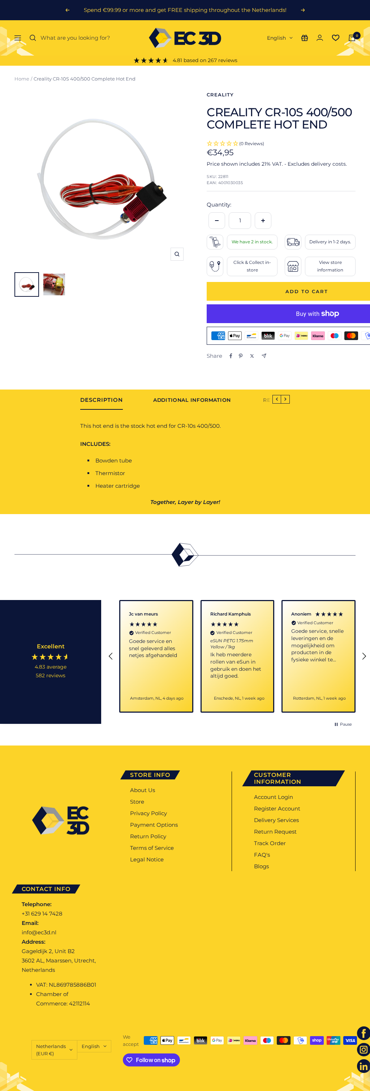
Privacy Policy (148, 813)
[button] (111, 656)
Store (137, 801)
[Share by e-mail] (264, 355)
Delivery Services (276, 820)
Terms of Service (152, 847)
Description (101, 400)
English (276, 38)
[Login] (320, 38)
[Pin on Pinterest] (240, 355)
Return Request (275, 831)
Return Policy (148, 836)
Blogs (261, 866)
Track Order (270, 843)
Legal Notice (147, 859)
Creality (220, 94)
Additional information (192, 400)
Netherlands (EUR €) (51, 1049)
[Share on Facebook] (230, 355)
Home (21, 79)
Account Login (273, 797)
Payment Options (154, 824)
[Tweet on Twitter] (252, 355)
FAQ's (262, 854)
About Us (142, 790)
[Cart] (352, 38)
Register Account (277, 808)
